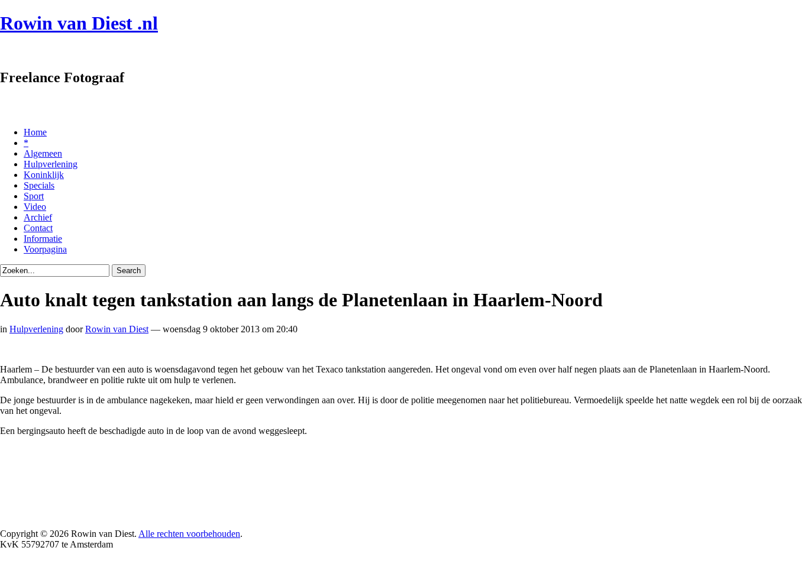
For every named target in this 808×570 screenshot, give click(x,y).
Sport (34, 196)
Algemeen (43, 153)
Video (35, 207)
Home (35, 132)
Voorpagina (45, 249)
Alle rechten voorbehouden (189, 534)
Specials (39, 185)
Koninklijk (44, 175)
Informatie (43, 239)
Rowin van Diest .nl (79, 23)
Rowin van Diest (116, 329)
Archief (38, 217)
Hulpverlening (50, 164)
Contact (38, 228)
